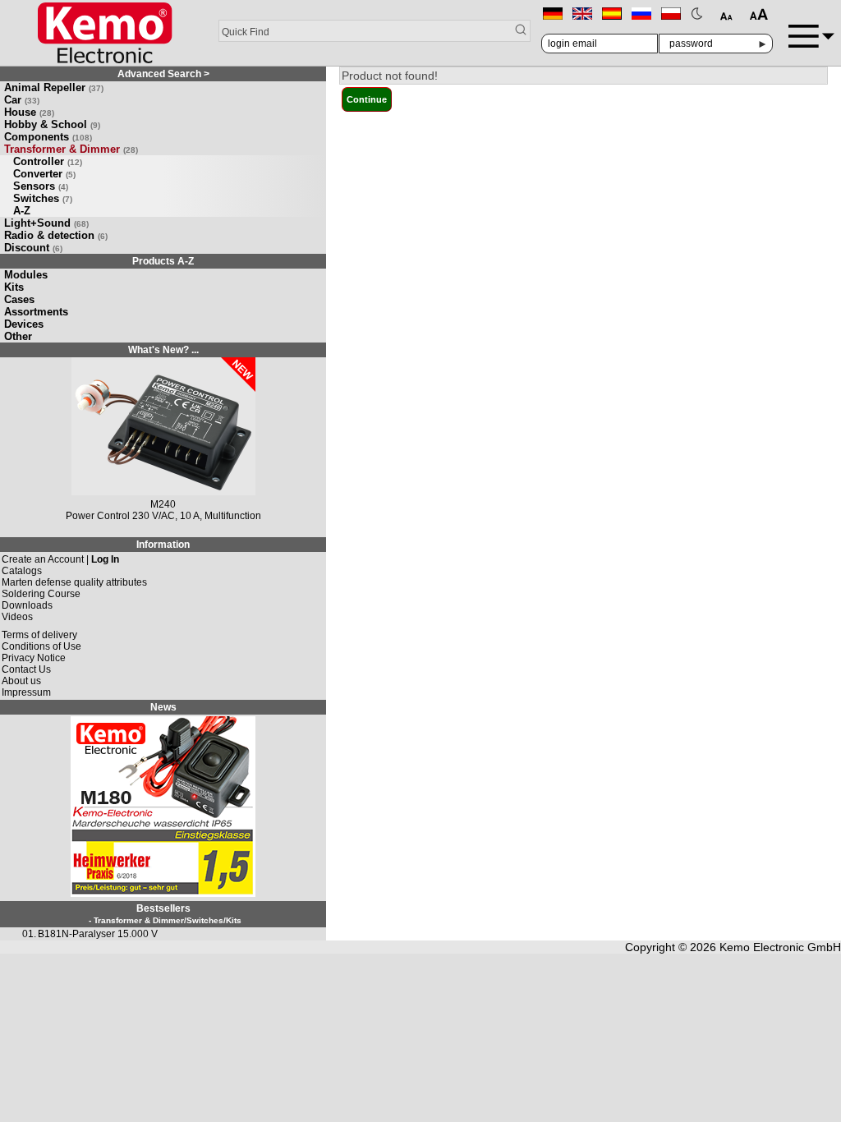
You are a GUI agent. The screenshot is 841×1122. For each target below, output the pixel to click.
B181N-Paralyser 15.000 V (98, 934)
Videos (17, 617)
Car (21, 100)
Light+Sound (46, 223)
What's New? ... (163, 350)
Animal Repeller (53, 87)
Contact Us (26, 669)
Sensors (40, 186)
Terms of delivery (39, 635)
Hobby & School (52, 124)
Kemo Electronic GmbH (780, 947)
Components (48, 137)
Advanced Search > (163, 74)
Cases (19, 299)
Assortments (36, 312)
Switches (42, 198)
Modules (26, 275)
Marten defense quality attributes (74, 582)
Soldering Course (41, 594)
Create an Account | (60, 559)
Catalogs (22, 571)
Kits (14, 287)
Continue (367, 99)
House (29, 112)
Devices (24, 324)
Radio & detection (56, 235)
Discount (33, 247)
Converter (44, 174)
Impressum (26, 692)
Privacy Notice (34, 658)
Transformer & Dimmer (71, 149)
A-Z (21, 211)
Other (18, 336)
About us (21, 681)
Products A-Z (163, 261)
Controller (47, 161)
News (163, 707)
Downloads (27, 605)
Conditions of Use (41, 646)
